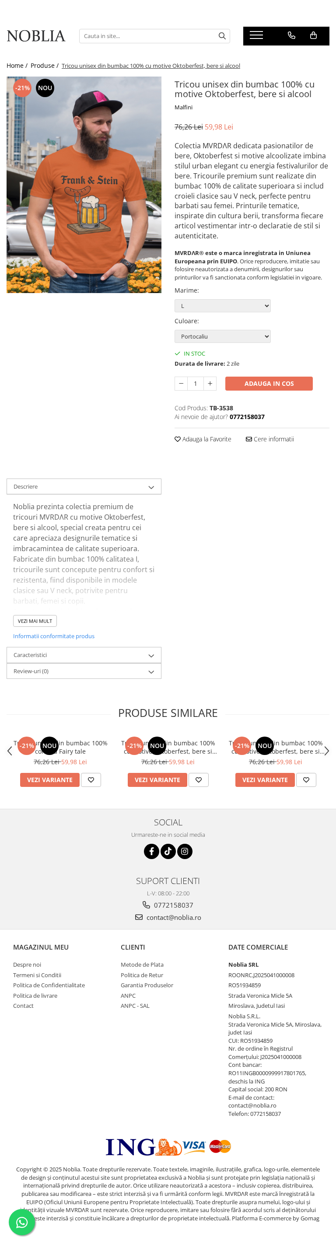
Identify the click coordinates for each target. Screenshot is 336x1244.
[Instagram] (184, 851)
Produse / (45, 65)
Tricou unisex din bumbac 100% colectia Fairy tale (61, 747)
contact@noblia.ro (173, 917)
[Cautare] (222, 36)
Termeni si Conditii (37, 975)
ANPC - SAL (135, 1006)
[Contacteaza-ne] (291, 35)
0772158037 (172, 905)
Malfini (183, 107)
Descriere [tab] (26, 486)
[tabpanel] (84, 185)
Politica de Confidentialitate (49, 985)
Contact (23, 1006)
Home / (18, 65)
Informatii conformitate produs (53, 636)
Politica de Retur (142, 975)
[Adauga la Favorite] (91, 780)
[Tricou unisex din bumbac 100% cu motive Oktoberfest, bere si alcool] (84, 185)
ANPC (128, 995)
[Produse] (257, 37)
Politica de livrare (35, 995)
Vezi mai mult (35, 621)
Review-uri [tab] (31, 671)
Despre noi (27, 964)
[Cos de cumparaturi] (313, 35)
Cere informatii (273, 439)
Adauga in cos (269, 383)
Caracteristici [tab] (30, 655)
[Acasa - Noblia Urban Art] (36, 36)
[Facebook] (151, 851)
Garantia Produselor (147, 985)
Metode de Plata (142, 964)
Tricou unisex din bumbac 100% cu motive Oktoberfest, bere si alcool (168, 747)
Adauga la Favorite (206, 439)
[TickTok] (168, 851)
